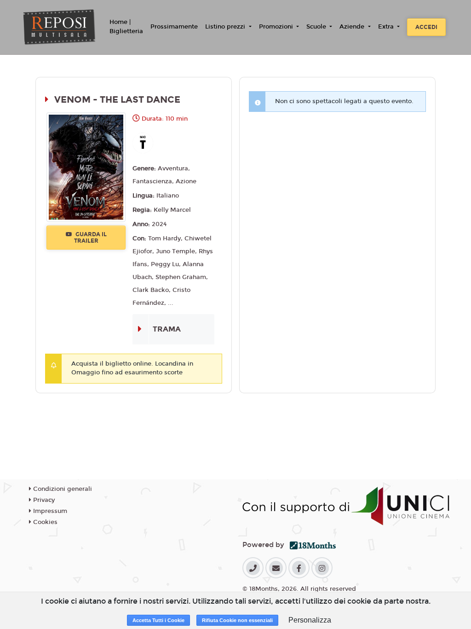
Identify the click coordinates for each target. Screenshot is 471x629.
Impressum (49, 511)
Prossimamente (174, 26)
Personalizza (309, 620)
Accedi (426, 27)
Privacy (43, 500)
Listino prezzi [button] (226, 26)
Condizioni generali (61, 489)
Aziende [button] (352, 26)
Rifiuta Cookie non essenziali (237, 620)
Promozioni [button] (277, 26)
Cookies (44, 522)
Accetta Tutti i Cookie (158, 620)
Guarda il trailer (90, 237)
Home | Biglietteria (126, 26)
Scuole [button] (317, 26)
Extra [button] (387, 26)
